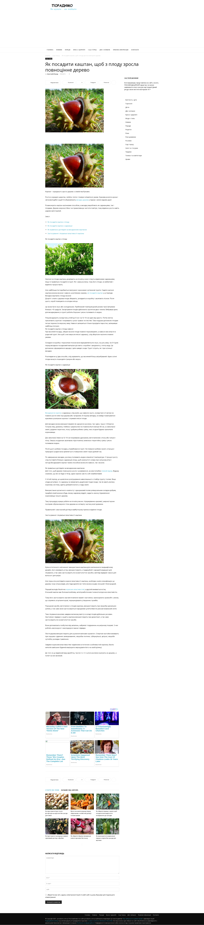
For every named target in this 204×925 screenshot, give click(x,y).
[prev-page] (80, 844)
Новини (59, 50)
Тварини (128, 152)
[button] (156, 50)
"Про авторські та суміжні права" (133, 919)
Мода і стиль (130, 118)
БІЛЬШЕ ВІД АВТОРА (69, 790)
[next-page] (83, 844)
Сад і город (92, 50)
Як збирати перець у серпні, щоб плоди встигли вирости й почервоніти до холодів (106, 813)
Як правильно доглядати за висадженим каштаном (67, 230)
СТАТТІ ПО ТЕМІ (52, 790)
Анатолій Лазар (52, 74)
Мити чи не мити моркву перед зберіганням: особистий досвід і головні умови (81, 813)
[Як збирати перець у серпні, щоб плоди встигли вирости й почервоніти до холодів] (107, 802)
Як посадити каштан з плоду (58, 222)
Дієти (127, 107)
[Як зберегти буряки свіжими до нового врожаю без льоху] (82, 826)
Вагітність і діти (131, 100)
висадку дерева (82, 200)
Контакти (135, 50)
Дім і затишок (104, 50)
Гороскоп (128, 104)
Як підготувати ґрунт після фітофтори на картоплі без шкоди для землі (56, 813)
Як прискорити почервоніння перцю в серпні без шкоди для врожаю (106, 838)
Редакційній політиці (51, 921)
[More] (114, 82)
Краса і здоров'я (131, 115)
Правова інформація (120, 50)
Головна (50, 50)
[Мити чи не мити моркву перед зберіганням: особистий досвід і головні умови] (82, 802)
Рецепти (128, 130)
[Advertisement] (120, 8)
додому (47, 56)
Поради (67, 50)
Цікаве (127, 159)
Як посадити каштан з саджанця (59, 226)
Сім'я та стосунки (131, 148)
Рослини (128, 141)
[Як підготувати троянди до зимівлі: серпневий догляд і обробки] (56, 826)
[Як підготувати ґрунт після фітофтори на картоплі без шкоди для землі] (56, 802)
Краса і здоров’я (79, 50)
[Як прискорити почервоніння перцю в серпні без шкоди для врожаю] (107, 826)
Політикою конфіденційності (86, 923)
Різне (127, 133)
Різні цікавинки (130, 137)
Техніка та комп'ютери (133, 156)
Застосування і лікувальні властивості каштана (65, 233)
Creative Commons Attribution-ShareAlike (100, 921)
